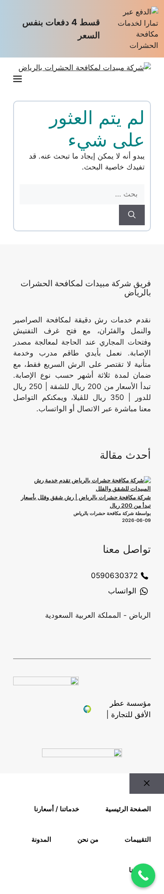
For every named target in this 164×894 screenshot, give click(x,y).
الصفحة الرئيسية (128, 809)
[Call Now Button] (143, 875)
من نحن (87, 839)
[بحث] (132, 215)
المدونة (41, 839)
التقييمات (138, 839)
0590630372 (114, 575)
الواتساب (122, 590)
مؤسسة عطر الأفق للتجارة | (128, 709)
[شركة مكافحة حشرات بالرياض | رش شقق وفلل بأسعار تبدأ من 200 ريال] (85, 484)
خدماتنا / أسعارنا (56, 809)
